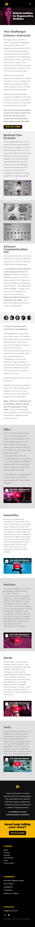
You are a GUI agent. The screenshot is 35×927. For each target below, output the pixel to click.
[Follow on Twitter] (8, 914)
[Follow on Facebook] (5, 914)
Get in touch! (17, 833)
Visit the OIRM (12, 127)
